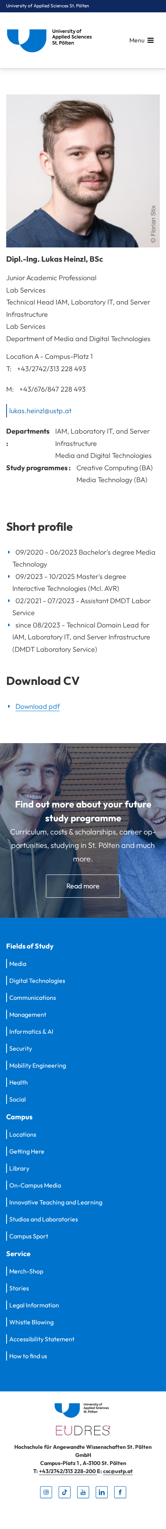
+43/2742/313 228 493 (51, 368)
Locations (22, 1134)
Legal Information (34, 1305)
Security (20, 1048)
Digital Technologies (37, 980)
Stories (19, 1288)
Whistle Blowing (31, 1322)
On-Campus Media (35, 1185)
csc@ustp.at (118, 1471)
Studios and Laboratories (43, 1219)
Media (17, 963)
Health (18, 1082)
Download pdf (37, 706)
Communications (32, 997)
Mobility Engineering (37, 1065)
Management (27, 1014)
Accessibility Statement (42, 1339)
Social (17, 1099)
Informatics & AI (31, 1031)
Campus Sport (28, 1236)
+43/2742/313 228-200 (68, 1471)
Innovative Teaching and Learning (55, 1202)
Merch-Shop (26, 1271)
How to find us (28, 1356)
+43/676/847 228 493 (52, 389)
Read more (83, 885)
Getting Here (26, 1151)
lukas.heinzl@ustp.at (40, 410)
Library (19, 1168)
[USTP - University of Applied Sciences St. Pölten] (51, 40)
